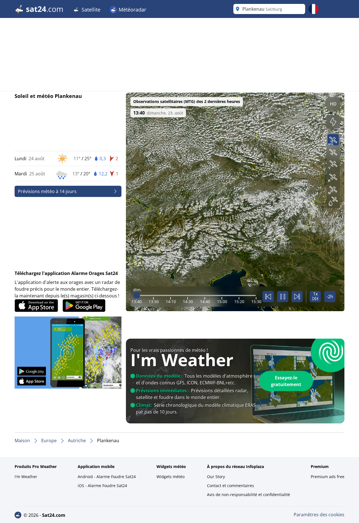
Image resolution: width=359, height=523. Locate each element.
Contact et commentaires (230, 485)
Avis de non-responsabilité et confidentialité (248, 494)
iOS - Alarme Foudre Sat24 (102, 485)
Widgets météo (171, 476)
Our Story (216, 476)
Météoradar (131, 9)
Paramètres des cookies (319, 514)
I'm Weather (26, 476)
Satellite (90, 9)
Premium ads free (327, 476)
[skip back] (268, 296)
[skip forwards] (297, 296)
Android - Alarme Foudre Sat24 (107, 476)
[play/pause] (282, 296)
